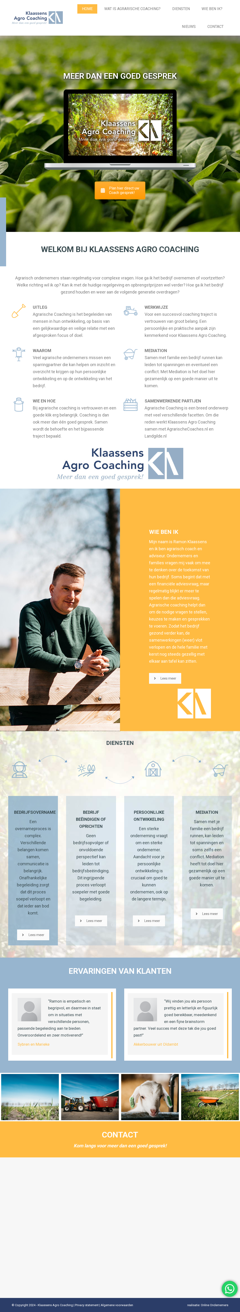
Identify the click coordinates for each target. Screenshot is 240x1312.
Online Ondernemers (214, 1305)
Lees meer (168, 678)
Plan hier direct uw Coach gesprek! (124, 190)
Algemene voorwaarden (117, 1305)
